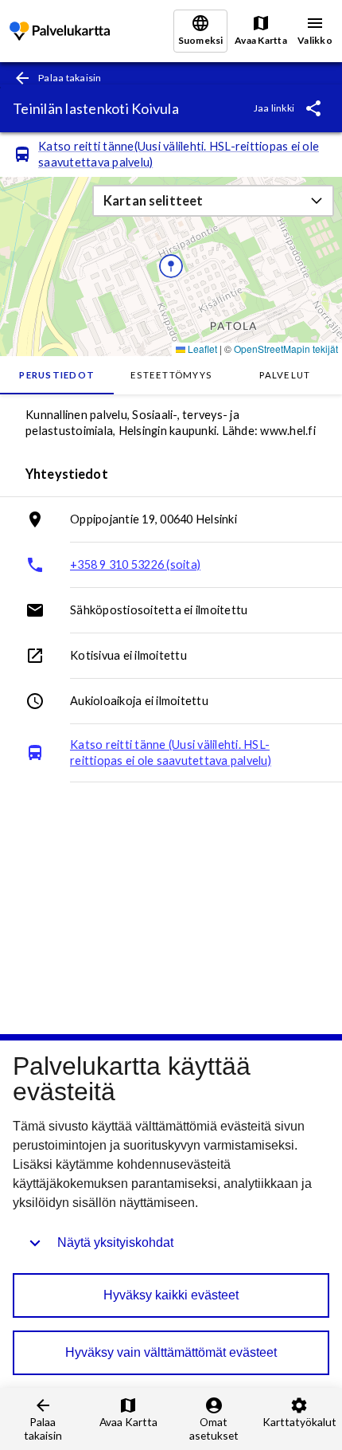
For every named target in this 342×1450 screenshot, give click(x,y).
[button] (213, 200)
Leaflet (201, 348)
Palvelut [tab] (284, 375)
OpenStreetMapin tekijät (286, 348)
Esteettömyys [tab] (171, 375)
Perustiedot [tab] (57, 375)
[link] (60, 31)
